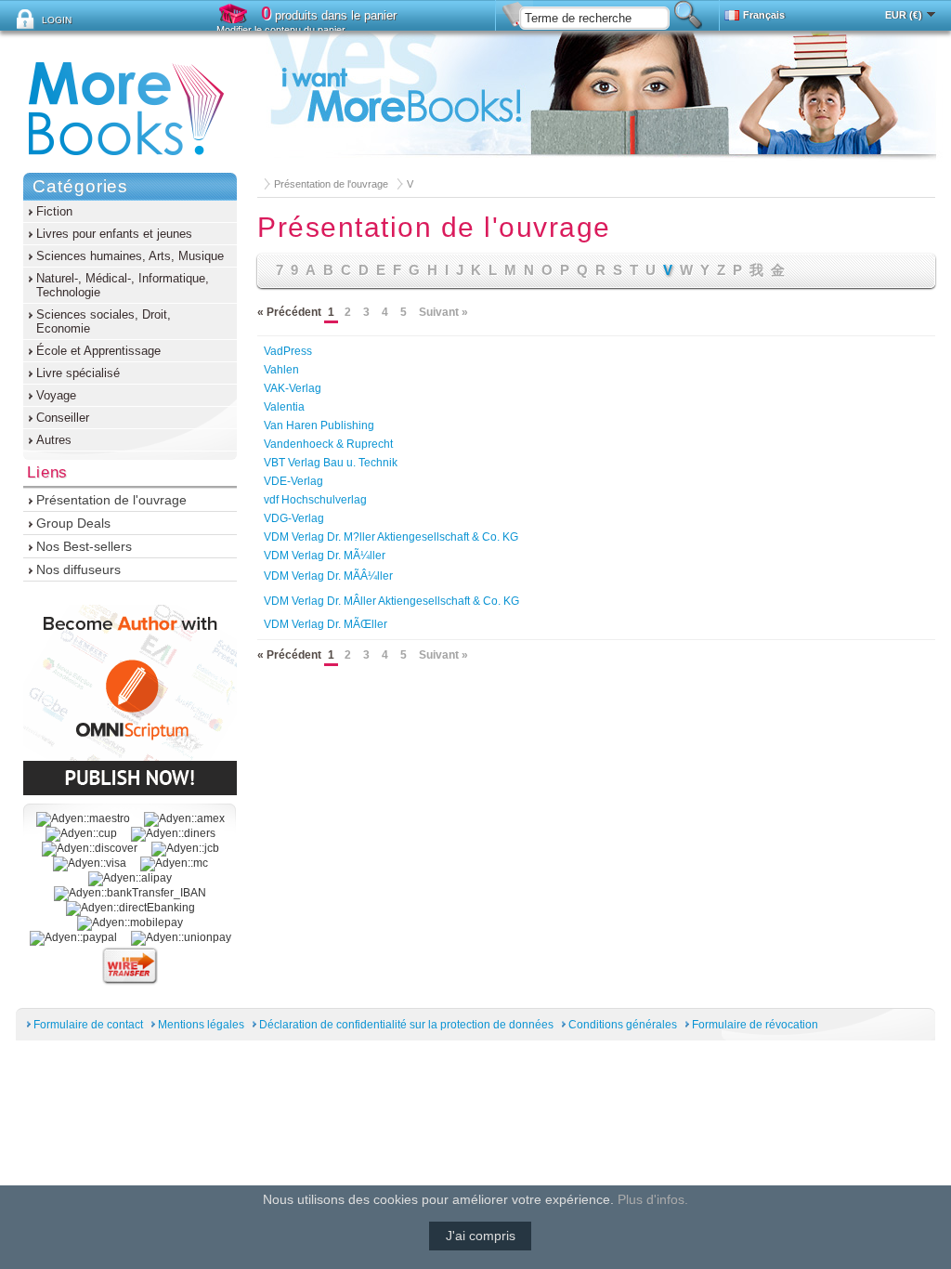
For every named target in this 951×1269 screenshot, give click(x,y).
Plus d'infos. (653, 1199)
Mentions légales (201, 1024)
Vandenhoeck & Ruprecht (328, 444)
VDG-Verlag (294, 518)
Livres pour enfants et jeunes (114, 234)
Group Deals (73, 523)
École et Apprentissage (98, 351)
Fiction (54, 211)
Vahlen (281, 369)
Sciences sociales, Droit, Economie (103, 321)
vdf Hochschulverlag (315, 499)
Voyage (56, 395)
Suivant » (443, 312)
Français (764, 14)
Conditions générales (622, 1024)
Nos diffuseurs (78, 569)
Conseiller (62, 418)
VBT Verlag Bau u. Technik (330, 462)
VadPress (288, 351)
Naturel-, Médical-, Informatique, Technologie (122, 285)
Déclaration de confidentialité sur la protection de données (406, 1024)
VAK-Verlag (292, 388)
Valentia (284, 406)
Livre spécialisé (78, 373)
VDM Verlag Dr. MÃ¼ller (324, 555)
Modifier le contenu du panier (280, 29)
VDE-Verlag (293, 481)
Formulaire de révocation (755, 1024)
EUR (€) (903, 14)
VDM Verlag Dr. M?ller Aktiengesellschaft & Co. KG (391, 536)
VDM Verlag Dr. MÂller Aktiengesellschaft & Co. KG (391, 601)
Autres (54, 440)
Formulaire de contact (88, 1024)
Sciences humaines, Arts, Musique (130, 256)
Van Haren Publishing (319, 425)
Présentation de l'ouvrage (331, 184)
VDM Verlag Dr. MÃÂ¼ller (328, 575)
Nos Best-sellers (84, 546)
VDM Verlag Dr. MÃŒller (325, 624)
